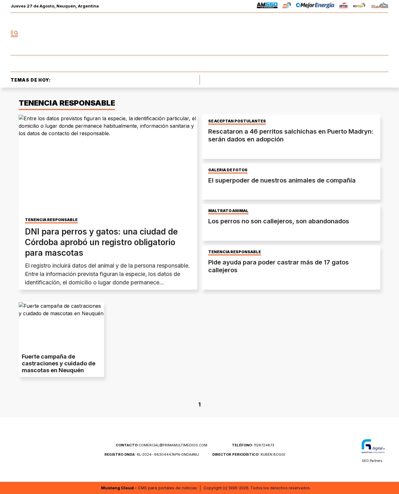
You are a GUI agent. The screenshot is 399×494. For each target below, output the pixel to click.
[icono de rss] (383, 34)
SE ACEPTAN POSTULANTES (237, 121)
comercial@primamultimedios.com (161, 445)
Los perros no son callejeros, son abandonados (278, 221)
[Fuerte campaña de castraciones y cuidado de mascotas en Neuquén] (61, 326)
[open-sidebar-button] (14, 34)
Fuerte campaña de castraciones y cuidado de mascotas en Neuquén (58, 363)
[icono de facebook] (342, 34)
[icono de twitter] (356, 34)
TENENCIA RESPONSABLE (51, 220)
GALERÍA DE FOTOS (228, 170)
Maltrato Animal (228, 211)
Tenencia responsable (234, 252)
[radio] (267, 6)
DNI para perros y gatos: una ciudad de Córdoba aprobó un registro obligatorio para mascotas (101, 242)
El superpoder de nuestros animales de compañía (282, 180)
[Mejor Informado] (199, 34)
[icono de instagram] (370, 34)
